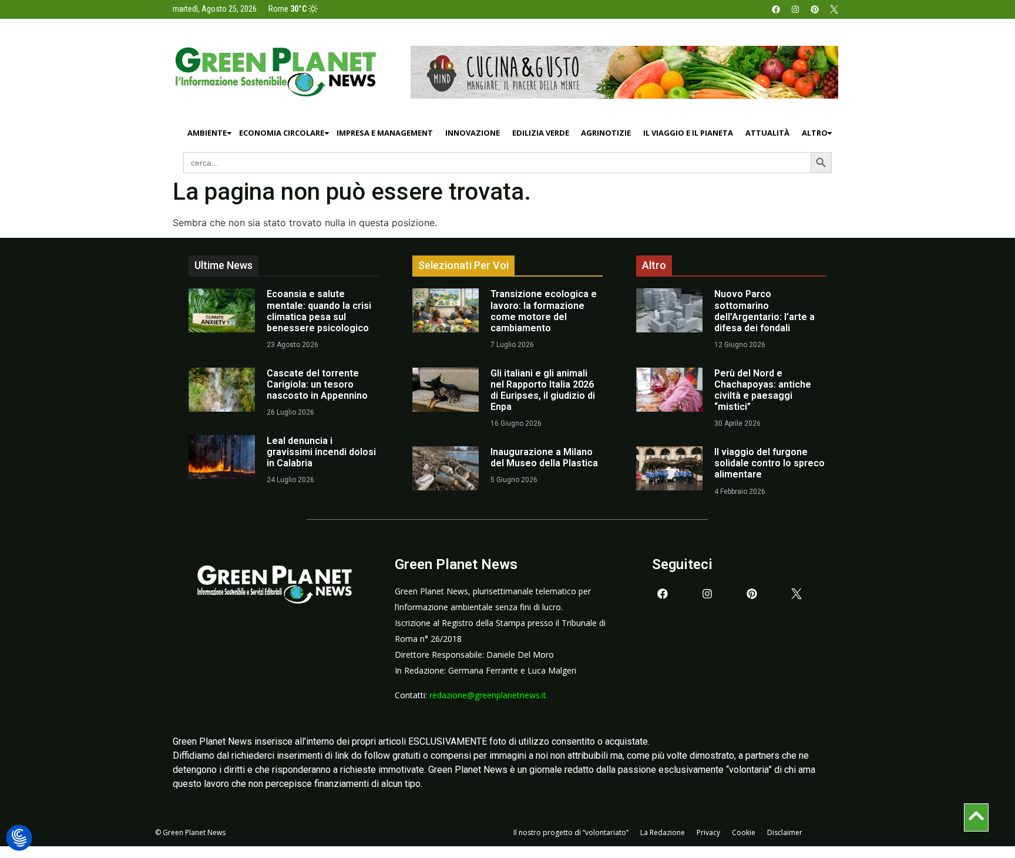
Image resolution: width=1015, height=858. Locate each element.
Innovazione (472, 132)
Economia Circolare (281, 132)
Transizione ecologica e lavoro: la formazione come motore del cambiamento (543, 311)
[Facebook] (776, 9)
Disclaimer (784, 832)
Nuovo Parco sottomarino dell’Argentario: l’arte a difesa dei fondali (764, 311)
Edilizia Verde (540, 132)
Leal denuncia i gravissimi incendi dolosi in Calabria (321, 452)
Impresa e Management (385, 132)
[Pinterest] (814, 9)
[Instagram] (795, 9)
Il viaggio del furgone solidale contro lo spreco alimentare (769, 463)
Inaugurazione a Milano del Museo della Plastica (544, 457)
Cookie (743, 832)
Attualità (767, 132)
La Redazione (662, 832)
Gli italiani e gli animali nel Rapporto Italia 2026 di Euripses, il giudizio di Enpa (542, 390)
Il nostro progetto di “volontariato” (571, 832)
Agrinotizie (606, 132)
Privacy (708, 832)
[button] (19, 838)
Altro (815, 132)
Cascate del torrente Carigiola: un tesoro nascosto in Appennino (317, 384)
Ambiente (207, 132)
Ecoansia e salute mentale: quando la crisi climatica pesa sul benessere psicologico (319, 311)
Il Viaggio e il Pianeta (688, 132)
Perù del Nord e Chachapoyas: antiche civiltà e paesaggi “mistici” (762, 390)
